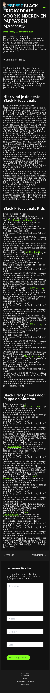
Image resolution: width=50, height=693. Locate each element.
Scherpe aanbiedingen (18, 513)
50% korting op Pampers (22, 220)
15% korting (35, 324)
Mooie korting (32, 356)
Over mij (25, 673)
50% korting (37, 288)
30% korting (15, 446)
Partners (25, 684)
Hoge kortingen (33, 406)
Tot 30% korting (33, 252)
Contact (25, 676)
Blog (25, 679)
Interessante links (25, 682)
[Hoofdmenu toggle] (44, 7)
